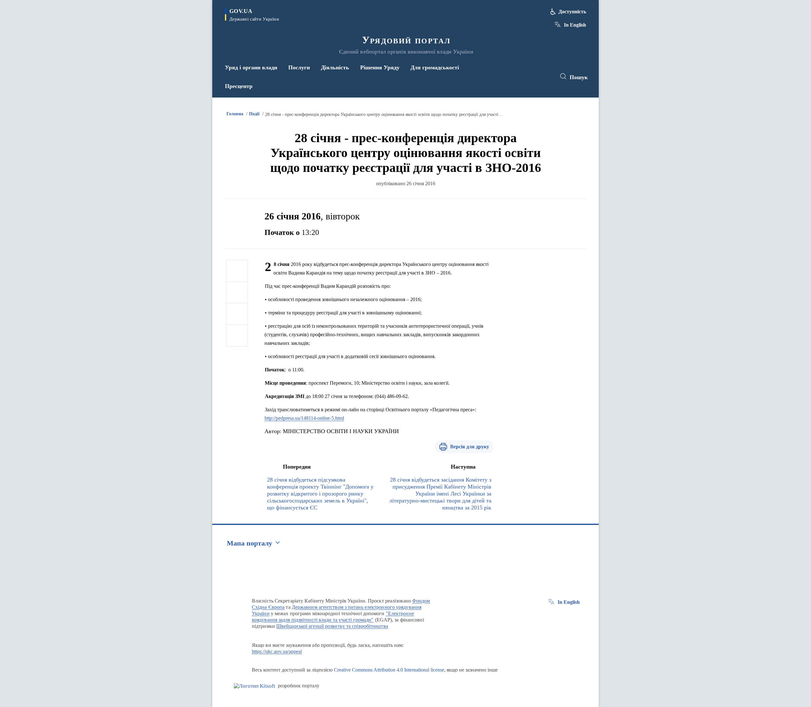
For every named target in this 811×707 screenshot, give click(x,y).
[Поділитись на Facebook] (237, 271)
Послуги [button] (299, 67)
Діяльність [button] (335, 67)
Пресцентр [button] (238, 86)
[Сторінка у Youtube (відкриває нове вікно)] (545, 76)
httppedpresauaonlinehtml (304, 418)
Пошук (579, 77)
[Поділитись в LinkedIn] (237, 335)
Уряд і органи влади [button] (251, 67)
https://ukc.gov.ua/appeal (277, 651)
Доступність (572, 11)
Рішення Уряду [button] (379, 67)
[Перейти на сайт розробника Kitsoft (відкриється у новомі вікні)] (254, 686)
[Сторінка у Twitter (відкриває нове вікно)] (533, 76)
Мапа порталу (249, 543)
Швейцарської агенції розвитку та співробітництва (332, 626)
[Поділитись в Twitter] (237, 292)
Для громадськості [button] (435, 67)
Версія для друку (469, 446)
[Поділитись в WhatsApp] (237, 314)
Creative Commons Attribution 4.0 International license (389, 669)
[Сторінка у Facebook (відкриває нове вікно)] (522, 76)
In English (575, 25)
